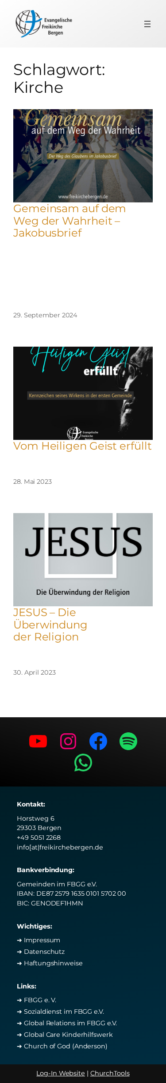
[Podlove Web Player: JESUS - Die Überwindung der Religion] (83, 649)
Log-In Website (60, 1073)
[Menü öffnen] (147, 24)
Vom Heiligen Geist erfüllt (82, 446)
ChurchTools (110, 1073)
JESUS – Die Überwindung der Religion (50, 624)
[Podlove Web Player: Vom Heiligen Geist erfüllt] (83, 458)
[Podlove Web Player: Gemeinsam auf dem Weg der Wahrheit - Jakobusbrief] (83, 266)
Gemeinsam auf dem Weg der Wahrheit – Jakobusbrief (69, 220)
